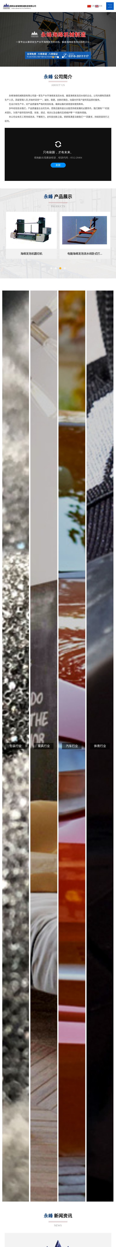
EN (100, 6)
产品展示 (58, 201)
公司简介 (58, 80)
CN (92, 6)
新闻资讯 (58, 1220)
